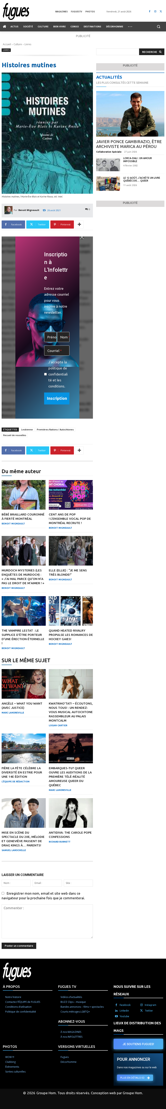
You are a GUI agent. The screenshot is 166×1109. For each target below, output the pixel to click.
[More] (79, 224)
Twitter (149, 1010)
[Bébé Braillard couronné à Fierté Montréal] (24, 495)
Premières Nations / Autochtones (55, 429)
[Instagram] (155, 11)
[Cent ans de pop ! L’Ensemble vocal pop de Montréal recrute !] (71, 495)
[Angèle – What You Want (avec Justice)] (24, 684)
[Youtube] (116, 1016)
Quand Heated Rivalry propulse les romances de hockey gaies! (71, 635)
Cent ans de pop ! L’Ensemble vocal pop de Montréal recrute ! (70, 519)
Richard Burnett (59, 842)
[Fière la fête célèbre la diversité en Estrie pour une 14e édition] (24, 748)
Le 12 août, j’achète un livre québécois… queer (141, 179)
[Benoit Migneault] (9, 210)
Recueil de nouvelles (14, 435)
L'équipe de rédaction (16, 781)
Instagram (150, 1005)
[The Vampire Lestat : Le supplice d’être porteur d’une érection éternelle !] (24, 611)
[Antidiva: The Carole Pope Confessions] (71, 813)
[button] (158, 26)
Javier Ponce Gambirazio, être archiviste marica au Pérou (129, 144)
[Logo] (29, 11)
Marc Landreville (13, 712)
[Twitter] (161, 11)
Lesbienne (27, 429)
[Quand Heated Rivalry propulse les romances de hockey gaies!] (71, 611)
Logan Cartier (58, 725)
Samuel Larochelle (14, 850)
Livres (27, 44)
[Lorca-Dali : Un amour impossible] (108, 164)
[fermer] (82, 237)
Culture (18, 44)
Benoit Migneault (28, 210)
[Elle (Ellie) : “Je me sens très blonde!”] (71, 551)
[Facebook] (149, 11)
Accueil (7, 44)
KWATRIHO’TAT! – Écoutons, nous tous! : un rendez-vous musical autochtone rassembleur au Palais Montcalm (71, 712)
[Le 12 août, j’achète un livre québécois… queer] (108, 183)
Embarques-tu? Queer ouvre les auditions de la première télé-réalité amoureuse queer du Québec (70, 776)
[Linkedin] (116, 1011)
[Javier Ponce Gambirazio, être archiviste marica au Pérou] (130, 114)
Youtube (124, 1016)
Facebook (125, 1005)
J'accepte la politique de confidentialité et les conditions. (58, 374)
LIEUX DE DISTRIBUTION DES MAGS (137, 1026)
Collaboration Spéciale (108, 152)
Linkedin (124, 1010)
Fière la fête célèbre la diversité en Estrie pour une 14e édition (22, 772)
